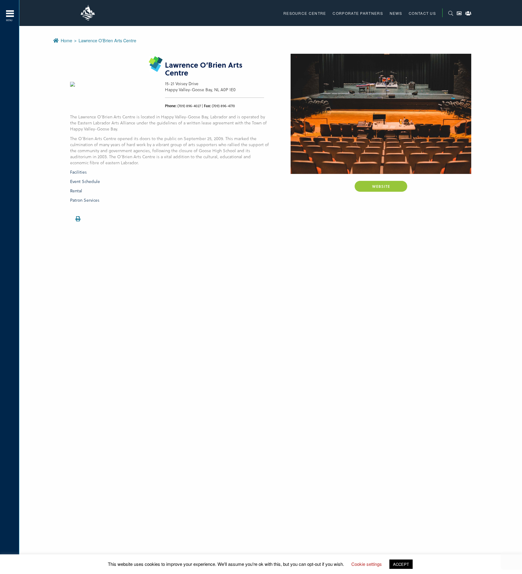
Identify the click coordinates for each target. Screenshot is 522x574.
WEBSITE (381, 186)
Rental (76, 191)
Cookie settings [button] (366, 564)
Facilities (78, 172)
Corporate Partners (358, 13)
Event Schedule (85, 181)
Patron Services (84, 200)
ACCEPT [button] (401, 564)
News (396, 13)
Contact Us (422, 13)
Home (67, 40)
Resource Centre (304, 13)
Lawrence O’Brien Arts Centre (107, 40)
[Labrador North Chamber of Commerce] (88, 13)
